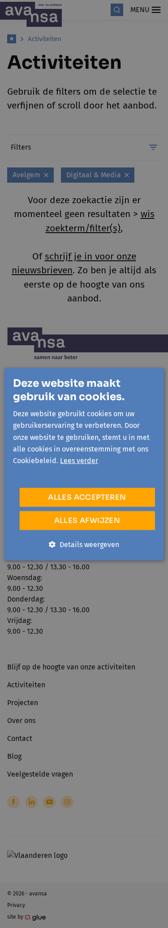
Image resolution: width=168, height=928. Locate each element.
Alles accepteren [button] (87, 497)
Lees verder (79, 460)
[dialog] (84, 464)
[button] (84, 544)
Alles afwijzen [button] (87, 520)
